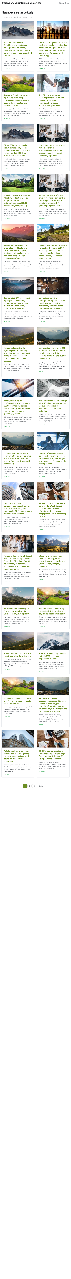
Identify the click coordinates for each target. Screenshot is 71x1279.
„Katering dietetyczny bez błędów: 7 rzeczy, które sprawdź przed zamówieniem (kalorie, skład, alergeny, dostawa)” (52, 561)
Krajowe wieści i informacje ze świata (21, 3)
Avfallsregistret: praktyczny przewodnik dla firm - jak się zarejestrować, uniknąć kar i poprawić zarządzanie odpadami (16, 756)
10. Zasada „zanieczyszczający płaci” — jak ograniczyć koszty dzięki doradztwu (17, 701)
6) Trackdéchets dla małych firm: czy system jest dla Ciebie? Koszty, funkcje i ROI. (17, 611)
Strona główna (64, 3)
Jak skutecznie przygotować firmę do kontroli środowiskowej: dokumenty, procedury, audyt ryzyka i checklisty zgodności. (52, 150)
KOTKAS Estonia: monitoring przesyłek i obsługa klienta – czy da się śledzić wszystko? (52, 611)
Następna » (43, 786)
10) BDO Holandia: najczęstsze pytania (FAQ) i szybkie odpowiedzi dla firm (52, 656)
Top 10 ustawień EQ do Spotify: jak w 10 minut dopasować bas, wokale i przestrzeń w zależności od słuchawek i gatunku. (53, 406)
